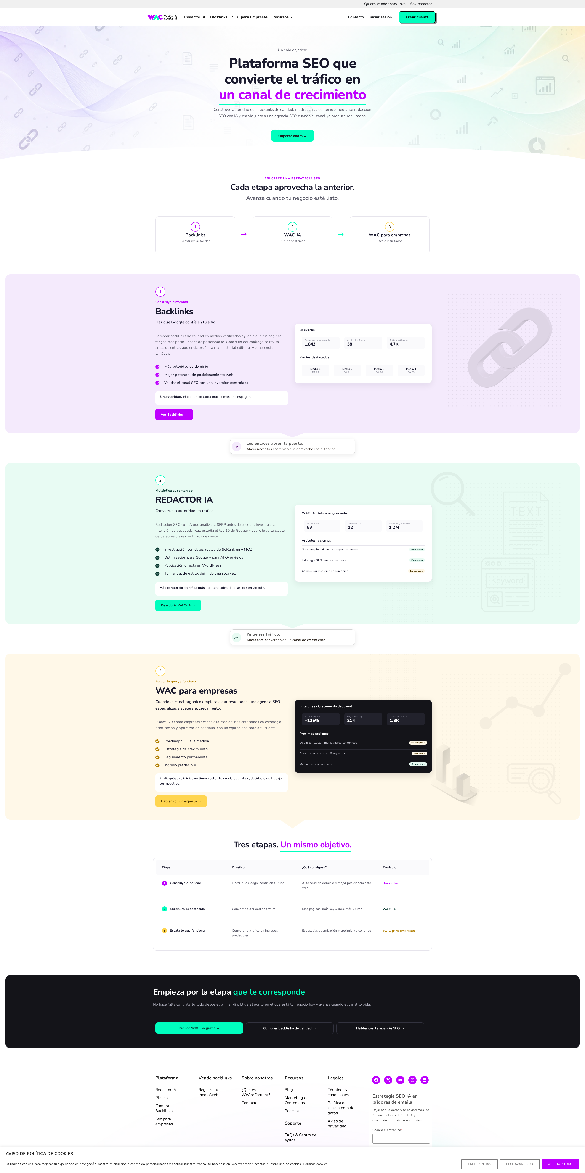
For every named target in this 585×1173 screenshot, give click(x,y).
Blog (289, 1089)
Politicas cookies (315, 1164)
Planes (161, 1097)
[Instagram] (412, 1080)
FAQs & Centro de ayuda (300, 1138)
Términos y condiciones (338, 1092)
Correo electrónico (387, 1130)
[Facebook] (376, 1080)
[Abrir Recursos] (291, 17)
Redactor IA (165, 1089)
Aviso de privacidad (337, 1124)
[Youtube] (400, 1080)
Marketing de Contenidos (297, 1100)
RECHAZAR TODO (519, 1164)
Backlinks (390, 883)
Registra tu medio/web (208, 1092)
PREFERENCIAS (479, 1164)
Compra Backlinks (164, 1108)
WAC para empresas (399, 931)
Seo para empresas (164, 1122)
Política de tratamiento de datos (341, 1107)
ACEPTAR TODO (560, 1164)
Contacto (249, 1102)
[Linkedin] (424, 1080)
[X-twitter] (388, 1080)
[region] (292, 1160)
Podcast (292, 1110)
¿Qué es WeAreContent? (256, 1092)
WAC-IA (389, 909)
